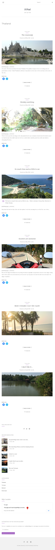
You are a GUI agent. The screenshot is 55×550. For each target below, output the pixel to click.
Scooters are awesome (27, 239)
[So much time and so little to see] (27, 187)
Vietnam (4, 485)
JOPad (27, 9)
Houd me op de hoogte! (8, 533)
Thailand (27, 31)
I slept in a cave (13, 454)
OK (48, 510)
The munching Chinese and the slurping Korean (21, 446)
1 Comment (27, 86)
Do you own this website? (9, 510)
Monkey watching (27, 102)
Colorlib (26, 545)
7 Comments (27, 350)
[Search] (52, 2)
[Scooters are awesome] (27, 256)
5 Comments (27, 289)
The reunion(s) (27, 35)
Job (33, 38)
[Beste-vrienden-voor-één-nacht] (27, 323)
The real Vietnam (13, 468)
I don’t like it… (27, 367)
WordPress (36, 545)
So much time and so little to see (27, 169)
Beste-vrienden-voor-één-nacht (27, 306)
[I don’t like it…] (27, 384)
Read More (27, 82)
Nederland (4, 490)
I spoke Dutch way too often (16, 461)
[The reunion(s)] (27, 52)
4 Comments (27, 222)
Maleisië (4, 488)
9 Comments (27, 411)
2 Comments (27, 153)
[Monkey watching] (27, 119)
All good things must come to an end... (18, 439)
